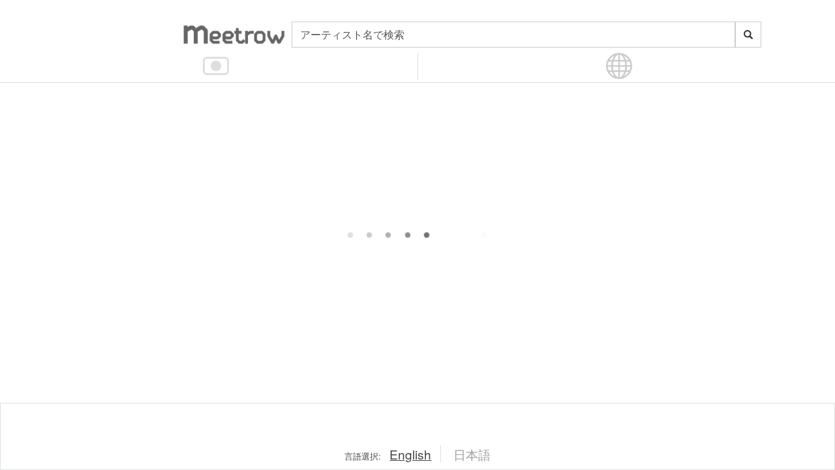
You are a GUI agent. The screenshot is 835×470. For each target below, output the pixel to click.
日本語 (472, 454)
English (410, 454)
